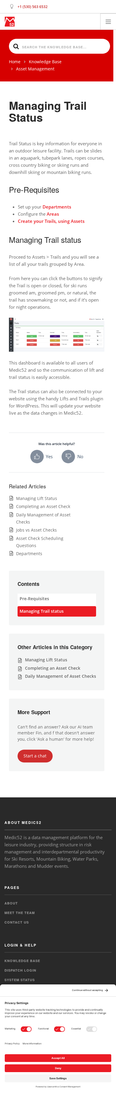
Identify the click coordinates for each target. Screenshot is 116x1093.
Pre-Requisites (34, 598)
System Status (19, 980)
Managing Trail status (42, 611)
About (11, 903)
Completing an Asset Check (43, 506)
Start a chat (34, 756)
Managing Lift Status (36, 498)
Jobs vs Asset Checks (36, 530)
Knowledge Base (22, 960)
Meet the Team (19, 912)
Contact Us (16, 922)
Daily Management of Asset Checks (60, 676)
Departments (57, 207)
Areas (53, 214)
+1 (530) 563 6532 (33, 6)
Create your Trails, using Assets (51, 221)
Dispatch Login (20, 970)
